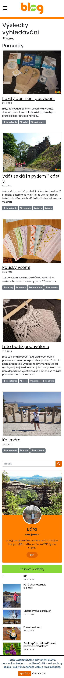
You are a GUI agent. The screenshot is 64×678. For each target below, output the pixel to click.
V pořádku (24, 673)
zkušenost (39, 122)
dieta (39, 208)
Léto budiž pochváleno (25, 347)
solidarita (53, 287)
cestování (39, 450)
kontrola (49, 381)
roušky (9, 287)
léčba (25, 450)
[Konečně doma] (11, 633)
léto (24, 381)
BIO (32, 554)
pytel (25, 122)
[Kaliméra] (32, 414)
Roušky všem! (16, 267)
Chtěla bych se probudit (37, 611)
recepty (26, 208)
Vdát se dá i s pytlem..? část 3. (31, 178)
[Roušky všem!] (32, 241)
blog (49, 208)
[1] (59, 464)
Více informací (39, 673)
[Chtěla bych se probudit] (11, 617)
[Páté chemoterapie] (11, 595)
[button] (5, 8)
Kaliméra (11, 440)
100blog (10, 38)
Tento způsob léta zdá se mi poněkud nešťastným (40, 645)
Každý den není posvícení (28, 98)
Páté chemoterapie (35, 584)
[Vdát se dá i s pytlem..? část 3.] (32, 152)
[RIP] (3, 576)
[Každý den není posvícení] (32, 72)
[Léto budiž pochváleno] (32, 320)
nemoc (22, 287)
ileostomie (11, 122)
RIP (25, 576)
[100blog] (32, 8)
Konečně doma (32, 627)
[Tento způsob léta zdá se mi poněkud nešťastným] (11, 649)
